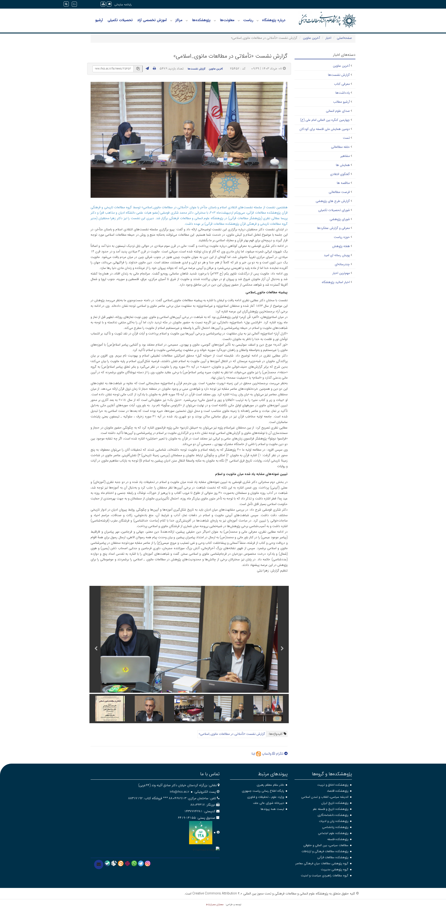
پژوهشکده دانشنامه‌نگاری (333, 815)
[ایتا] (121, 863)
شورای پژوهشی (340, 219)
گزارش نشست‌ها (196, 69)
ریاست (248, 20)
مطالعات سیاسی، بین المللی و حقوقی (325, 845)
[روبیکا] (114, 863)
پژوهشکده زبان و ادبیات (333, 821)
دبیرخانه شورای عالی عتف (268, 803)
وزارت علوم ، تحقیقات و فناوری (265, 797)
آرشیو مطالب (341, 101)
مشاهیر (345, 155)
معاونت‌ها (227, 20)
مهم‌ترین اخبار (341, 273)
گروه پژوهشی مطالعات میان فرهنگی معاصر (321, 863)
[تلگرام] (141, 863)
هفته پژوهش (341, 246)
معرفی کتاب (342, 83)
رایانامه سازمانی (123, 4)
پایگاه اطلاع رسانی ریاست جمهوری (263, 790)
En (74, 4)
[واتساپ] (134, 863)
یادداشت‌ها (342, 92)
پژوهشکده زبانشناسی (335, 827)
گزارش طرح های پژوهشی (333, 201)
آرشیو (99, 20)
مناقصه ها (343, 182)
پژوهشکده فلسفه (337, 839)
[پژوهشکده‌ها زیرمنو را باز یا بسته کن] (187, 20)
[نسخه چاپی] (154, 68)
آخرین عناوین (311, 37)
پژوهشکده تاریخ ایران (334, 803)
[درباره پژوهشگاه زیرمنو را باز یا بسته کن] (258, 20)
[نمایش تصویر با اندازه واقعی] (189, 139)
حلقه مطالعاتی (340, 146)
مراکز (178, 20)
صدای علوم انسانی (338, 110)
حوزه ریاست (342, 237)
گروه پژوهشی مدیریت (334, 869)
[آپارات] (127, 863)
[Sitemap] (103, 4)
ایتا (254, 753)
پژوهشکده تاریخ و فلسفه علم (330, 809)
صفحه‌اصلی (344, 37)
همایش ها (343, 165)
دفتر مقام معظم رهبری (270, 784)
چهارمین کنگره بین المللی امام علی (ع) (325, 119)
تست (346, 137)
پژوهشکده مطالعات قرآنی (332, 857)
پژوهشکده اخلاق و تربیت (332, 784)
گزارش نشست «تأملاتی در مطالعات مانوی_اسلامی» (232, 733)
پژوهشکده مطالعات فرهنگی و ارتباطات (325, 851)
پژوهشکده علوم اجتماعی (333, 833)
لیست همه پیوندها (272, 809)
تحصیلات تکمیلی (120, 20)
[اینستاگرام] (148, 863)
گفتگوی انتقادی (340, 174)
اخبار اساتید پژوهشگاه (336, 282)
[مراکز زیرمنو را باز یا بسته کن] (171, 20)
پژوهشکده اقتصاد (337, 790)
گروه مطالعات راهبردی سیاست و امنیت (324, 875)
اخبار (328, 37)
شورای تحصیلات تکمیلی (334, 210)
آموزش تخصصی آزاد (152, 20)
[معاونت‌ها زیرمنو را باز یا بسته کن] (215, 20)
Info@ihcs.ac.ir (179, 791)
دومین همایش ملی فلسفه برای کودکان (324, 129)
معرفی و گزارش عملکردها (333, 228)
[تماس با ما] (98, 864)
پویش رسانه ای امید (337, 255)
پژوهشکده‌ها (201, 20)
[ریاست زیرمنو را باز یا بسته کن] (239, 20)
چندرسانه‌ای (342, 264)
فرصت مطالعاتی (339, 192)
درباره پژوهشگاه (273, 20)
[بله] (107, 863)
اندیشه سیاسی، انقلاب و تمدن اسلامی (324, 797)
